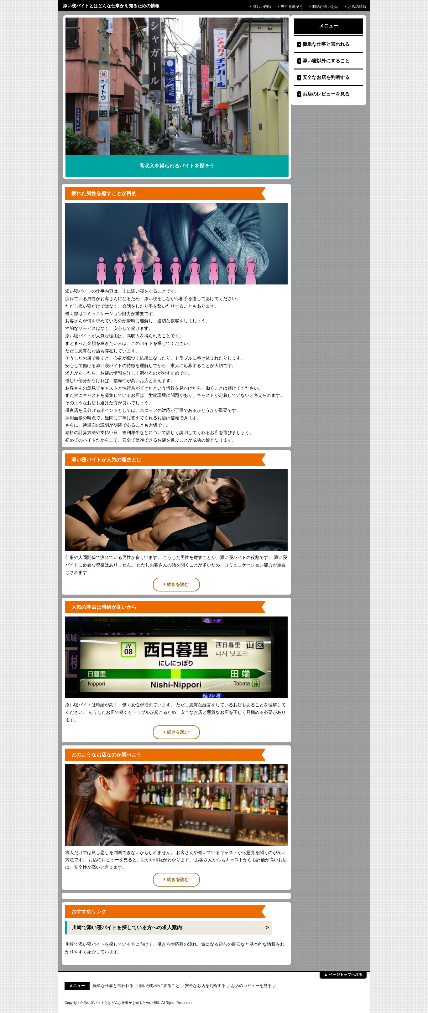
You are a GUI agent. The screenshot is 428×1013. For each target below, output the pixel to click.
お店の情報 (357, 6)
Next (276, 90)
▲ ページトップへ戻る (343, 974)
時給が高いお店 (325, 6)
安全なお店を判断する (326, 77)
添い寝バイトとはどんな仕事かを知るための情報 (111, 5)
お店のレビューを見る (326, 93)
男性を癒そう (292, 6)
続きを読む (178, 584)
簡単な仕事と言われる (326, 44)
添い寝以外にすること (326, 60)
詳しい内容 (262, 6)
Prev (78, 90)
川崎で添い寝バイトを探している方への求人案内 (127, 927)
